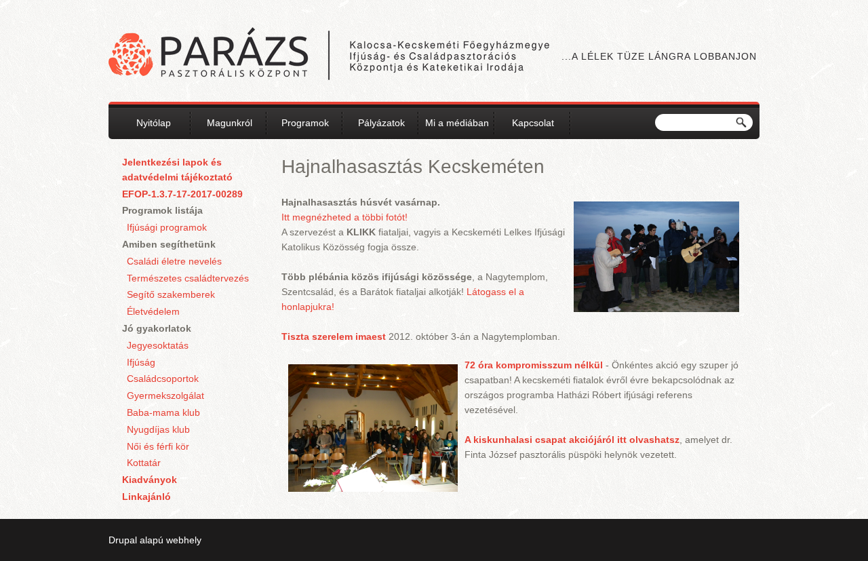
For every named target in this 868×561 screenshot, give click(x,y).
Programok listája (162, 210)
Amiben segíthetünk (169, 244)
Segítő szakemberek (171, 294)
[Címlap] (328, 55)
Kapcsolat (533, 122)
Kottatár (144, 462)
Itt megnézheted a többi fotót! (344, 217)
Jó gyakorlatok (156, 328)
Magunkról (229, 122)
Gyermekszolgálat (165, 395)
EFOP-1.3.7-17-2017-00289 (182, 194)
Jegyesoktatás (158, 345)
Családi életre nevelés (174, 261)
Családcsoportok (163, 378)
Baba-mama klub (163, 412)
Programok (305, 122)
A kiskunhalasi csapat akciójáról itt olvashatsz (572, 439)
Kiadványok (149, 479)
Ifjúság (141, 362)
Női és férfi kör (158, 446)
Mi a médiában (457, 122)
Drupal (122, 540)
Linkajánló (146, 496)
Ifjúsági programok (167, 227)
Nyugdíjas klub (158, 429)
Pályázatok (381, 122)
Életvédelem (153, 311)
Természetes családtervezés (188, 278)
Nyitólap (153, 122)
